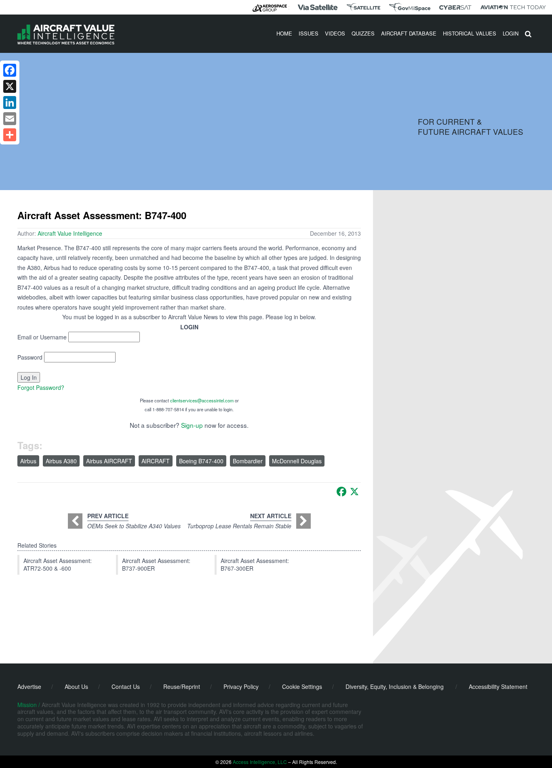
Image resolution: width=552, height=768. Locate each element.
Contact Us (126, 686)
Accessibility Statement (498, 686)
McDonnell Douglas (297, 461)
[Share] (10, 135)
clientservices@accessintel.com (202, 400)
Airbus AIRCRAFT (109, 461)
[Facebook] (341, 491)
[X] (354, 491)
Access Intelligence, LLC (260, 761)
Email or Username (42, 337)
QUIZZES (363, 33)
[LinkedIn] (10, 102)
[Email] (10, 119)
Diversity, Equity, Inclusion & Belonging (395, 686)
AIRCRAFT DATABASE (408, 33)
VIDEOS (335, 33)
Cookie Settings (302, 686)
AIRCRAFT (155, 461)
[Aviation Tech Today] (513, 7)
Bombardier (248, 461)
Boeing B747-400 (201, 461)
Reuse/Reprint (181, 686)
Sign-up (192, 425)
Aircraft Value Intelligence (70, 233)
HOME (284, 33)
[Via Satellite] (317, 7)
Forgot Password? (40, 387)
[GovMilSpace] (409, 7)
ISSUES (308, 33)
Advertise (29, 686)
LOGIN (510, 33)
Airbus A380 (61, 461)
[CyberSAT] (455, 7)
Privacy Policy (241, 686)
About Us (76, 686)
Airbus (28, 461)
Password (29, 357)
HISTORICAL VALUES (469, 33)
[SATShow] (363, 7)
